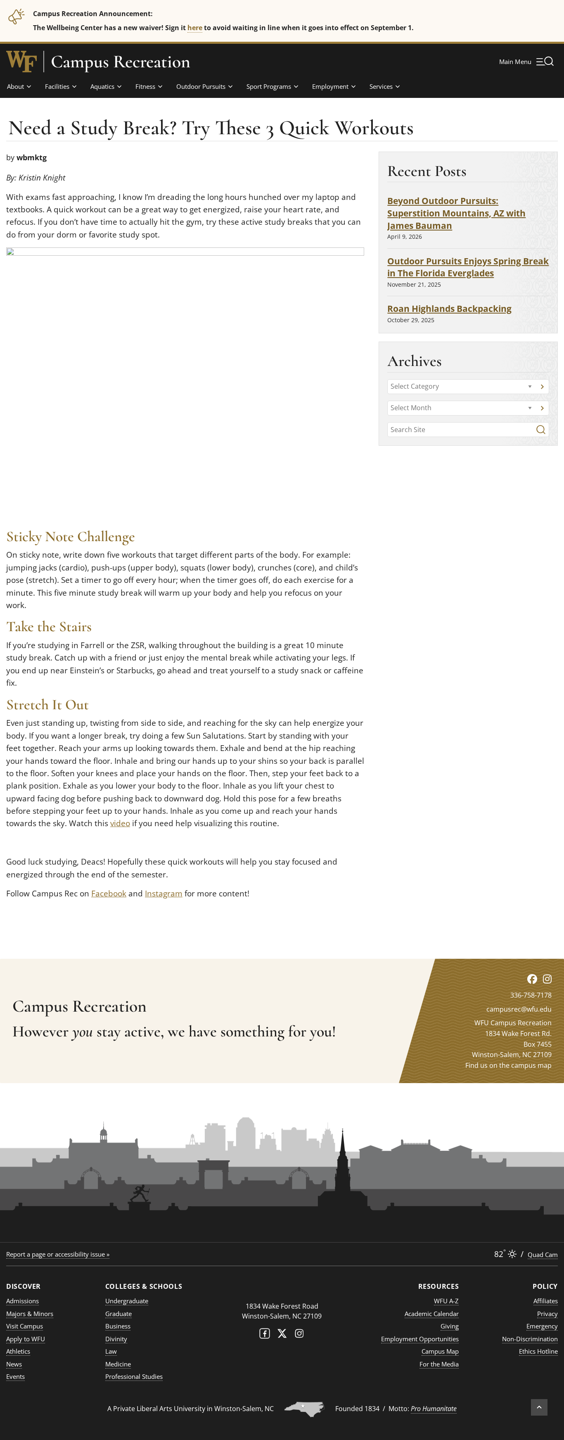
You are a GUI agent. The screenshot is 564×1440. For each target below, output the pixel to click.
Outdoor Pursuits (200, 86)
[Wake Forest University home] (21, 61)
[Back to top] (539, 1407)
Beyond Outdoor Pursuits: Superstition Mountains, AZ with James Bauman (456, 213)
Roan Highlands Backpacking (449, 308)
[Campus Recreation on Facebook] (532, 979)
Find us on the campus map (508, 1065)
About (15, 86)
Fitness (145, 86)
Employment (330, 86)
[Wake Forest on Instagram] (299, 1335)
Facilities (57, 86)
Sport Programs (268, 86)
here (194, 27)
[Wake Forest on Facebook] (264, 1335)
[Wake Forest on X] (282, 1335)
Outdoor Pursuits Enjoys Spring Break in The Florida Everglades (468, 267)
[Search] (541, 430)
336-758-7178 (531, 995)
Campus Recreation (120, 61)
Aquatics (102, 86)
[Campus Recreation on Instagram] (547, 979)
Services (381, 86)
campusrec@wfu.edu (519, 1009)
